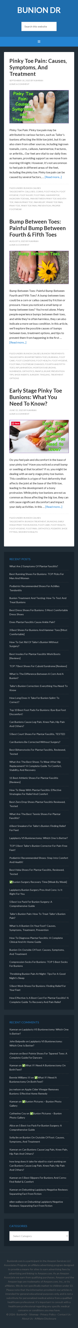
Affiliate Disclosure (45, 1318)
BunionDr (22, 1314)
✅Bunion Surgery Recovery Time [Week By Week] (38, 881)
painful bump (42, 371)
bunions (52, 521)
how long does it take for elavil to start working (36, 1161)
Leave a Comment (19, 84)
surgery (34, 374)
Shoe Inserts (22, 374)
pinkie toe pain (54, 202)
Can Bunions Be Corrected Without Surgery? (34, 741)
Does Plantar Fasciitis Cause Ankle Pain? (32, 622)
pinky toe (14, 205)
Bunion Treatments (53, 353)
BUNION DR (39, 10)
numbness (15, 371)
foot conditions (25, 360)
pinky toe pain (29, 205)
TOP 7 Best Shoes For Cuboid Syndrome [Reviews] (38, 666)
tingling (45, 374)
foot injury (26, 195)
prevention (44, 205)
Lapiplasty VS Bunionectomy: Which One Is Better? (38, 838)
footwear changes (32, 364)
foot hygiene (59, 360)
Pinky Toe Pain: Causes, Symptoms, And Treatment (38, 67)
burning (53, 357)
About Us (27, 1318)
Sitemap (33, 1314)
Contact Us (64, 1314)
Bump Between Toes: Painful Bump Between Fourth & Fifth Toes (37, 228)
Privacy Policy (48, 1314)
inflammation (24, 367)
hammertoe (53, 195)
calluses (30, 191)
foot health (51, 191)
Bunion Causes (32, 188)
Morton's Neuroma (44, 367)
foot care (44, 525)
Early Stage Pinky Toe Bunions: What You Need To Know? (35, 397)
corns (39, 191)
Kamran (13, 1029)
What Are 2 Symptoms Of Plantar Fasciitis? (33, 566)
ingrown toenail (19, 198)
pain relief (39, 202)
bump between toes (36, 357)
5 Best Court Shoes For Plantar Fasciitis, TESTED (37, 734)
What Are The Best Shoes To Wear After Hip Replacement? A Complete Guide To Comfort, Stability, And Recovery (35, 766)
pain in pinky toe (24, 202)
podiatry (56, 528)
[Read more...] (53, 177)
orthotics (28, 371)
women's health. (28, 532)
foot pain (39, 195)
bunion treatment (35, 521)
